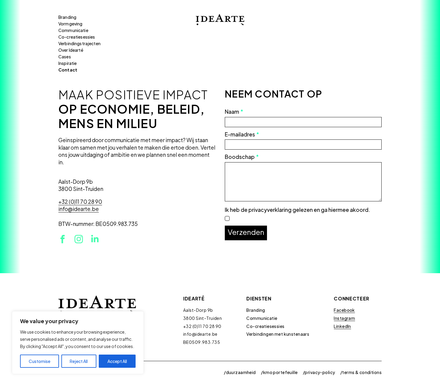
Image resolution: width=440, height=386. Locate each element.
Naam (234, 112)
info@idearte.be (200, 334)
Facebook (344, 310)
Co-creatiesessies (76, 36)
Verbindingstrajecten (79, 43)
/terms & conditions (361, 372)
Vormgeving (70, 23)
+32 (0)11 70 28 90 (202, 326)
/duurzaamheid (240, 372)
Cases (64, 56)
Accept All (117, 361)
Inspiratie (67, 63)
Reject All (79, 361)
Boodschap (242, 157)
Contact (67, 69)
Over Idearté (70, 50)
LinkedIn (342, 326)
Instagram (344, 318)
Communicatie (73, 30)
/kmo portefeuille (279, 372)
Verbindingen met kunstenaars (277, 334)
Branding (67, 17)
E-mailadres (242, 134)
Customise (39, 361)
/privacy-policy (319, 372)
